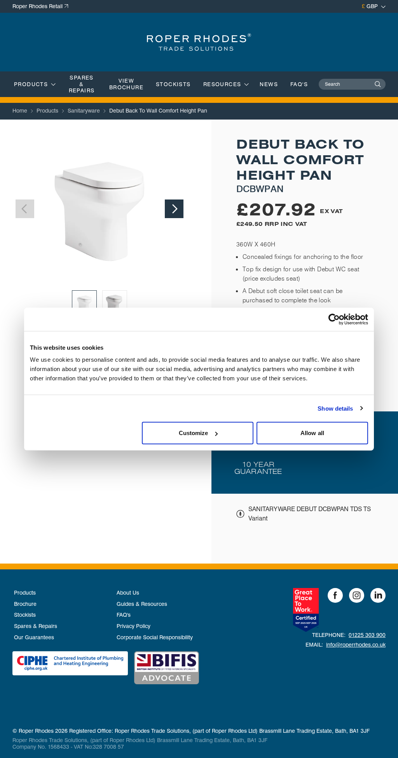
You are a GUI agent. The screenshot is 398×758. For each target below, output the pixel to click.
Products (47, 111)
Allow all (312, 433)
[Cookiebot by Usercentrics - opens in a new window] (334, 319)
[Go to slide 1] (84, 302)
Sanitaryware (84, 111)
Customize (193, 433)
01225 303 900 (367, 635)
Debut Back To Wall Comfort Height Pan (158, 111)
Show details (335, 408)
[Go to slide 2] (114, 302)
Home (19, 111)
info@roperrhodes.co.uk (356, 645)
